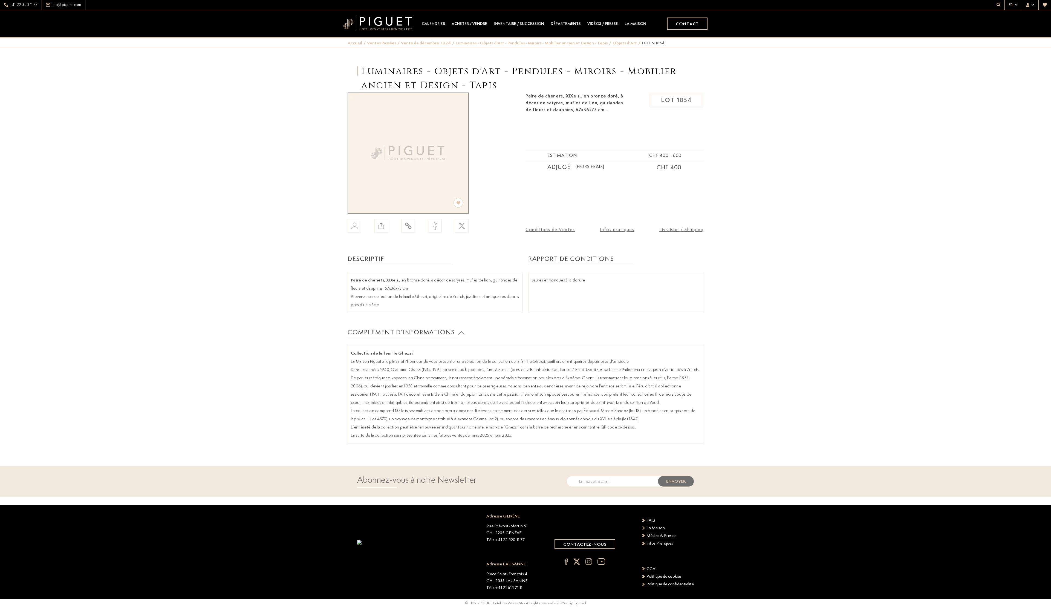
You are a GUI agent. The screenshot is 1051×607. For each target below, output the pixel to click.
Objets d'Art (625, 43)
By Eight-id (577, 603)
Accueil (355, 43)
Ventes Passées (381, 43)
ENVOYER (676, 481)
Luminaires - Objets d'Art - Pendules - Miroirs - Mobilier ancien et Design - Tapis (532, 43)
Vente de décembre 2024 (426, 43)
